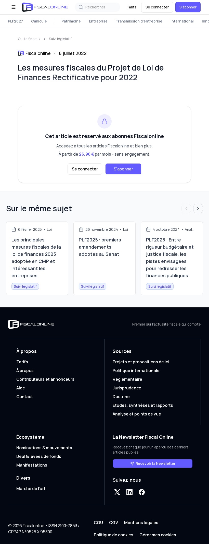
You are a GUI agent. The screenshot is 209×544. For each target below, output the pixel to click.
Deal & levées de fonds (38, 456)
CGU (98, 522)
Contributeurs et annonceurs (45, 379)
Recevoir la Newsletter (156, 463)
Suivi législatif (60, 38)
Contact (24, 396)
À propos (25, 370)
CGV (113, 522)
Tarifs (131, 7)
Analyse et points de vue (137, 414)
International (182, 21)
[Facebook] (141, 492)
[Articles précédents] (186, 208)
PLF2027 (15, 21)
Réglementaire (127, 379)
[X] (117, 492)
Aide (20, 388)
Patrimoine (71, 21)
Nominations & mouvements (44, 447)
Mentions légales (141, 522)
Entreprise (98, 21)
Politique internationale (136, 370)
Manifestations (31, 465)
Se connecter (157, 7)
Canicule (39, 21)
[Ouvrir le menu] (13, 7)
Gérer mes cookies (157, 535)
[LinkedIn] (129, 492)
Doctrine (121, 396)
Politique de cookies (113, 535)
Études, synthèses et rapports (143, 405)
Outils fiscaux (29, 38)
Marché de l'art (31, 488)
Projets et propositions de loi (141, 362)
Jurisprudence (127, 388)
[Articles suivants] (198, 208)
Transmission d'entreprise (139, 21)
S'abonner (188, 7)
